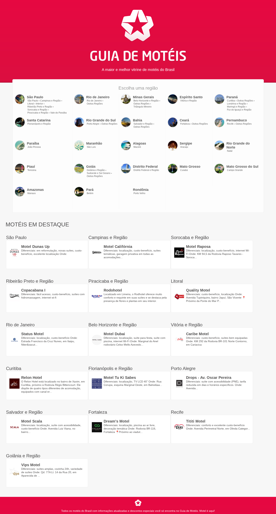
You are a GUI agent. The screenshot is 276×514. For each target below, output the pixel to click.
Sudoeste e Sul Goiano (98, 173)
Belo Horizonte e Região (146, 100)
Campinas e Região (50, 100)
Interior (39, 103)
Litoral (30, 103)
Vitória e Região (188, 100)
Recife (230, 124)
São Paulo (32, 100)
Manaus (31, 193)
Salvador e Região (143, 124)
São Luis (91, 147)
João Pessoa (34, 147)
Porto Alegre (93, 124)
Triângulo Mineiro (142, 106)
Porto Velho (139, 193)
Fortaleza (185, 124)
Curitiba (231, 100)
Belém (90, 193)
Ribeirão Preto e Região (39, 106)
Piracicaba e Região (37, 112)
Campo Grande (235, 170)
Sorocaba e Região (37, 109)
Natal (229, 151)
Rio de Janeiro (94, 100)
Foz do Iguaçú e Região (239, 109)
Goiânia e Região (96, 170)
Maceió (137, 147)
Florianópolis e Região (39, 124)
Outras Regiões (95, 103)
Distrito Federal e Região (146, 170)
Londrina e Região (236, 103)
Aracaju (184, 147)
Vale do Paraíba (58, 112)
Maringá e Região (236, 106)
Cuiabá (184, 170)
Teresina (31, 170)
